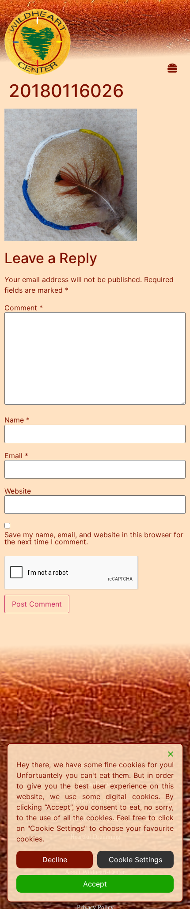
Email (16, 455)
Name (17, 419)
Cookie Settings (135, 859)
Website (17, 490)
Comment (23, 307)
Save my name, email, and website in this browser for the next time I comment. (93, 538)
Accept (95, 883)
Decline (54, 859)
